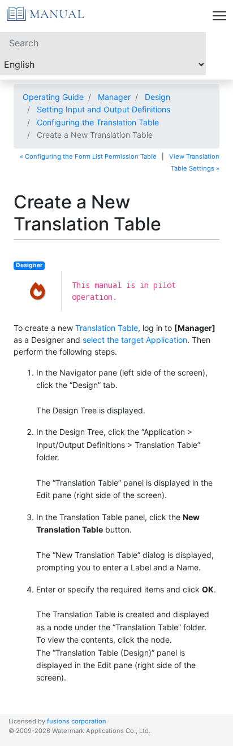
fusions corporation (76, 721)
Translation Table (106, 328)
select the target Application (135, 339)
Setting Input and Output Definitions (103, 109)
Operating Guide (53, 97)
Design (157, 97)
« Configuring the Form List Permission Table (88, 156)
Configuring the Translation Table (98, 122)
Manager (114, 97)
